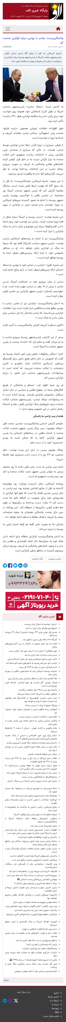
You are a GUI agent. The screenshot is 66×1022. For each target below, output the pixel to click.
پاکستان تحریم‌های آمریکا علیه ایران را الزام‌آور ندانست (32, 856)
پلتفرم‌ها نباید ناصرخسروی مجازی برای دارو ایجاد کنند (34, 796)
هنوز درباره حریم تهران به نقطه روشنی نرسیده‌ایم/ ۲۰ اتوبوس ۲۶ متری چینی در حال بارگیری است (31, 767)
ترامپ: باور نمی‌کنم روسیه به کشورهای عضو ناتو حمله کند (31, 663)
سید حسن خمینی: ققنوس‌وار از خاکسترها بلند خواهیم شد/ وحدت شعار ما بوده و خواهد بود (31, 700)
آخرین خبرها (53, 997)
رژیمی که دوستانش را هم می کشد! (41, 944)
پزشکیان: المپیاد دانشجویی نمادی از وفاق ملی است (34, 860)
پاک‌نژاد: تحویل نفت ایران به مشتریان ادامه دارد (35, 910)
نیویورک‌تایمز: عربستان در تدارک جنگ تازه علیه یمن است (32, 875)
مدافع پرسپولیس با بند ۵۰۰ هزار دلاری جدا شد (36, 940)
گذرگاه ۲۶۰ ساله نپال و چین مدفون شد (40, 639)
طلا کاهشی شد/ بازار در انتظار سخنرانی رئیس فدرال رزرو (32, 678)
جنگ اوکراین (37, 559)
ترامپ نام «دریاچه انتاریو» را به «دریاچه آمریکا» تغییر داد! (32, 773)
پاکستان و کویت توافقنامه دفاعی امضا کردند (37, 837)
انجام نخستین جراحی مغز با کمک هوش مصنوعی (35, 971)
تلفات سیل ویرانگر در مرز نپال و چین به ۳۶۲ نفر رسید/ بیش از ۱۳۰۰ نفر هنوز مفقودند (31, 760)
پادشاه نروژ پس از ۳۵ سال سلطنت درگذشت (37, 690)
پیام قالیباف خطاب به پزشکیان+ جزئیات (39, 948)
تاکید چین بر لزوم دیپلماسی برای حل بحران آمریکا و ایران (32, 659)
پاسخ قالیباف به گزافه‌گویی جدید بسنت (39, 777)
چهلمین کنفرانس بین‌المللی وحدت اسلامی (38, 879)
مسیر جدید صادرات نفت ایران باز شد (41, 655)
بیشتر (6, 980)
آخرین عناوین (48, 617)
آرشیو (56, 993)
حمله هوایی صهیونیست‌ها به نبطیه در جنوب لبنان (35, 902)
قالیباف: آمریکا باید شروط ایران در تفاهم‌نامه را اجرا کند (33, 871)
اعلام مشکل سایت (51, 1016)
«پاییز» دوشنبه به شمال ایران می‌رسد (40, 624)
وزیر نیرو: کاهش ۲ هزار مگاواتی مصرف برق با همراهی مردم (31, 906)
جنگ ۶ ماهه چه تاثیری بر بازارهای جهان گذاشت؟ (35, 883)
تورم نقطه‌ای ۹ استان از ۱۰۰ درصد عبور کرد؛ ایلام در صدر (33, 651)
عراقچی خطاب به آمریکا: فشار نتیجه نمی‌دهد (37, 694)
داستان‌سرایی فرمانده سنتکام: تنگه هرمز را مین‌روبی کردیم (32, 743)
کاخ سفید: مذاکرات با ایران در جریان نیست (38, 717)
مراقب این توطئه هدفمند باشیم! (42, 754)
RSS (57, 1012)
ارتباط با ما (54, 1001)
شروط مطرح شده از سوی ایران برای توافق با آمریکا (35, 814)
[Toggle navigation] (8, 29)
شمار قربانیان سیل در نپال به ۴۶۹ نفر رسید (38, 667)
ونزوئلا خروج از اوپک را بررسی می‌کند (41, 705)
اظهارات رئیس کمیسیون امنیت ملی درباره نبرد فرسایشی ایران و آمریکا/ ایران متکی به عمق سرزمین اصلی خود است (31, 831)
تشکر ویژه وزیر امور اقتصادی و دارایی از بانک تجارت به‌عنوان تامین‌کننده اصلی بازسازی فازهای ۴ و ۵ (31, 737)
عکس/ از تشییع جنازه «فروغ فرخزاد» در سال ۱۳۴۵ (34, 960)
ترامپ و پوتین (54, 559)
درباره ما (55, 1004)
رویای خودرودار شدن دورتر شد (43, 826)
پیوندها (55, 1008)
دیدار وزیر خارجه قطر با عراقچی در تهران (39, 929)
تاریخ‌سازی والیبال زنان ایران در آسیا (41, 628)
